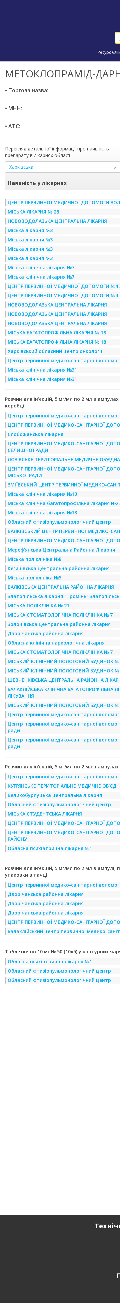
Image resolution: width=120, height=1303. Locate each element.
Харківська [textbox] (63, 167)
